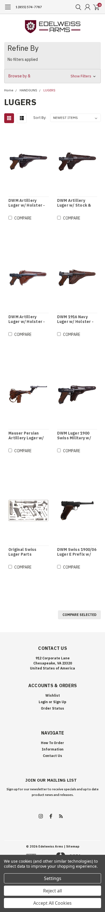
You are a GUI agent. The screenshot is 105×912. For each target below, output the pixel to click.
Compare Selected (79, 615)
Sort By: (39, 117)
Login (43, 702)
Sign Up (59, 702)
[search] (77, 7)
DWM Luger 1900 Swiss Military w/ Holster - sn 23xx (74, 436)
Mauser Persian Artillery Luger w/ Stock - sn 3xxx (26, 436)
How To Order (52, 743)
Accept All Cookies (52, 903)
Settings (52, 878)
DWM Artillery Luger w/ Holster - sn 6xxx (26, 319)
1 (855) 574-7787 (28, 7)
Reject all (52, 891)
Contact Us (52, 756)
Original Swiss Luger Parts (22, 552)
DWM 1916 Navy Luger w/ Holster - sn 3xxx (75, 319)
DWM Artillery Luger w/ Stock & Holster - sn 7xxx (74, 203)
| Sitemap (71, 846)
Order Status (52, 708)
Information (53, 749)
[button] (52, 76)
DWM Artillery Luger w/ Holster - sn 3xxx (26, 203)
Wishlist (52, 695)
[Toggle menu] (7, 10)
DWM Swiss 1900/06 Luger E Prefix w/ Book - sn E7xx (76, 552)
